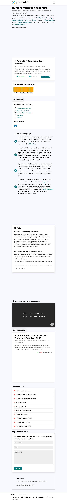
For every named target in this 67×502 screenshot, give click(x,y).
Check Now (45, 77)
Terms (51, 497)
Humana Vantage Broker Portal (26, 395)
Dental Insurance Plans (24, 108)
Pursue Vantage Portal (23, 414)
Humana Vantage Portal (23, 391)
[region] (33, 43)
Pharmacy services (23, 110)
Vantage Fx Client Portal (23, 426)
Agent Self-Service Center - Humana (29, 62)
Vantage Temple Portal (23, 410)
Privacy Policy (39, 497)
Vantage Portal (21, 402)
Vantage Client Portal (23, 422)
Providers (20, 115)
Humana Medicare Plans (24, 113)
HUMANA (19, 118)
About (17, 497)
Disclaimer (27, 497)
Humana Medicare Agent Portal (26, 399)
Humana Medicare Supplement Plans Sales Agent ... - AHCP (31, 336)
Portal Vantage (21, 406)
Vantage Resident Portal (24, 418)
